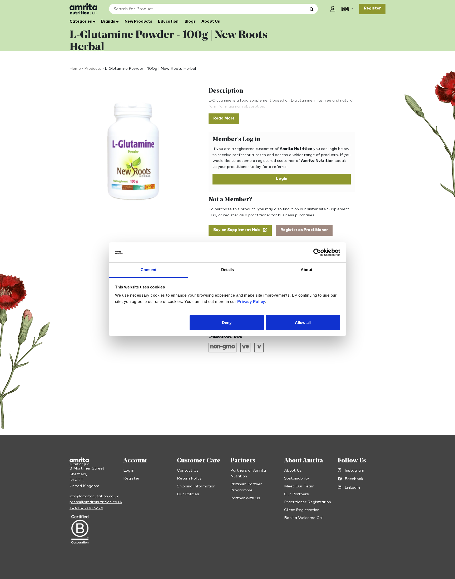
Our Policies (188, 494)
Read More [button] (224, 118)
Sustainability (296, 478)
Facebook (353, 479)
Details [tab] (227, 270)
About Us (293, 470)
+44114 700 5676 (86, 508)
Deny (226, 322)
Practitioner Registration (307, 502)
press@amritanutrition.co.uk (96, 502)
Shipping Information (196, 486)
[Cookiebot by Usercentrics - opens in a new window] (317, 253)
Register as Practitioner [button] (304, 230)
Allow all (303, 322)
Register (372, 8)
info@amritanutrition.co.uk (94, 496)
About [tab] (306, 270)
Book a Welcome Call (303, 518)
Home (75, 69)
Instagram (354, 470)
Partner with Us (245, 498)
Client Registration (301, 510)
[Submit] (311, 10)
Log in (128, 470)
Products (92, 69)
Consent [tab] (148, 270)
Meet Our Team (299, 486)
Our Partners (296, 494)
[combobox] (213, 9)
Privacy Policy (251, 302)
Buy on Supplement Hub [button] (236, 230)
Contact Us (188, 470)
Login (281, 179)
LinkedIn (352, 488)
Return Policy (189, 478)
